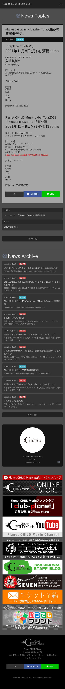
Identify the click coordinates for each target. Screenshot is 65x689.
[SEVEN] (32, 581)
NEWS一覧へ (32, 415)
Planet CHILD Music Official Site (17, 4)
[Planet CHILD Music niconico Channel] (32, 548)
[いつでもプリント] (32, 617)
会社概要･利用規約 (17, 655)
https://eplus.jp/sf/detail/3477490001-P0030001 (26, 155)
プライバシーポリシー (36, 655)
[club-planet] (32, 506)
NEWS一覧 (32, 239)
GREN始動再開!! (11, 224)
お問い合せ (51, 655)
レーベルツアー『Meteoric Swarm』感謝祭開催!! (24, 212)
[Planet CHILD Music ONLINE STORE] (32, 485)
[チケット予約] (32, 597)
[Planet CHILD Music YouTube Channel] (32, 527)
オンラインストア (32, 658)
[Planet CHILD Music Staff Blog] (32, 566)
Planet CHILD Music (29, 677)
